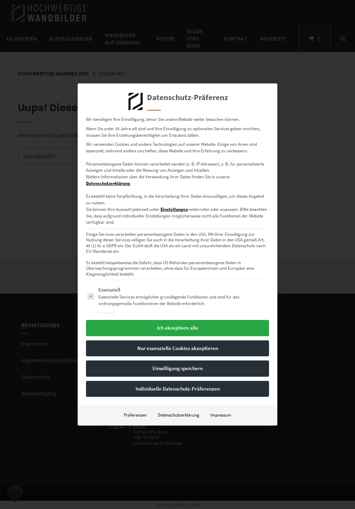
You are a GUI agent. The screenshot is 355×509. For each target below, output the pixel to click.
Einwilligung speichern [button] (178, 368)
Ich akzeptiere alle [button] (177, 327)
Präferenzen (135, 415)
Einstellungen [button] (174, 209)
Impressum (220, 415)
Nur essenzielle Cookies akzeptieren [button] (177, 348)
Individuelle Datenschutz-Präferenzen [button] (178, 388)
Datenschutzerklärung (108, 183)
